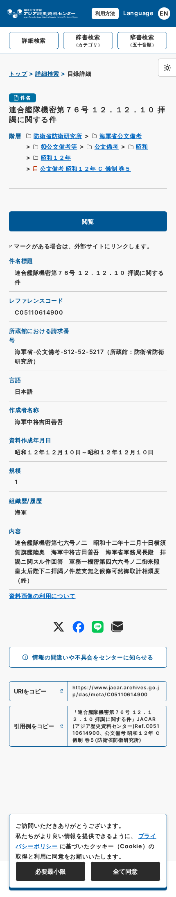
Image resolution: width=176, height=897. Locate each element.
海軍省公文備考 (120, 135)
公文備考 (107, 146)
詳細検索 (47, 73)
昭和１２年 (56, 157)
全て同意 (125, 871)
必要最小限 (50, 871)
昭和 (142, 146)
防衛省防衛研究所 (58, 135)
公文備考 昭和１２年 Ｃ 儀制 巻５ (85, 168)
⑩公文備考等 (59, 146)
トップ (18, 73)
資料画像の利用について (42, 595)
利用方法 (105, 13)
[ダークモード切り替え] (167, 68)
